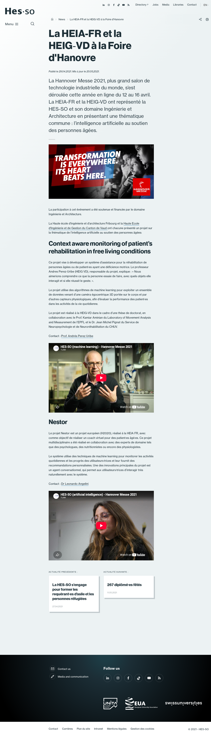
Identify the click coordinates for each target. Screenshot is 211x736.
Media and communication (73, 676)
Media (165, 4)
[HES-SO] (19, 14)
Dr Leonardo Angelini (75, 484)
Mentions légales (117, 728)
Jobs (155, 4)
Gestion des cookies (142, 728)
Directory (140, 4)
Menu (9, 24)
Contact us (64, 669)
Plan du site (83, 728)
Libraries (178, 4)
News (62, 19)
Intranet (98, 728)
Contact (192, 4)
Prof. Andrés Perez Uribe (77, 336)
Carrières (67, 728)
